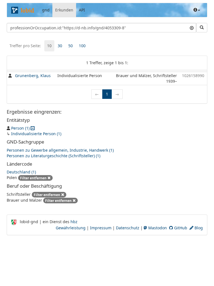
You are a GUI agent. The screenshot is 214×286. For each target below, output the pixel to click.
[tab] (49, 45)
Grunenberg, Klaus (33, 75)
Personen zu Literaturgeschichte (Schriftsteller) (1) (53, 155)
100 (82, 45)
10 (49, 45)
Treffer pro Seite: (25, 45)
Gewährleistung (71, 227)
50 (70, 45)
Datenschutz (127, 227)
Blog (198, 227)
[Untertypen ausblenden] (33, 128)
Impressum (100, 227)
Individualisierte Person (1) (36, 133)
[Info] (197, 10)
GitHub (180, 227)
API (82, 10)
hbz (73, 221)
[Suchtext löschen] (191, 27)
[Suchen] (201, 27)
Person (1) (20, 128)
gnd (46, 10)
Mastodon (157, 227)
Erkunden (64, 10)
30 (60, 45)
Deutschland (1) (21, 172)
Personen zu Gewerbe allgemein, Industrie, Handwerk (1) (60, 150)
